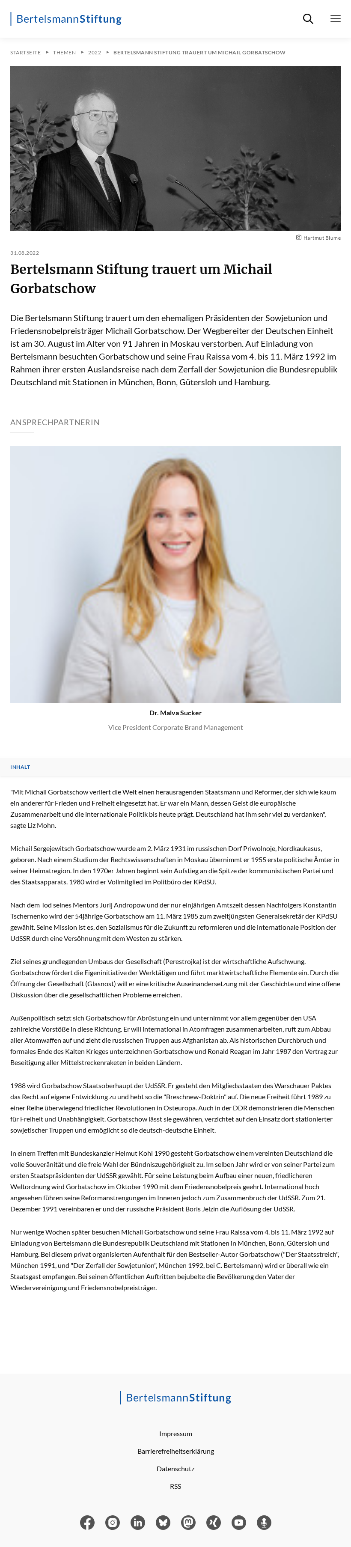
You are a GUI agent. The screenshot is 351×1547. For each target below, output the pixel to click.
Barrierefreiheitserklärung (175, 1451)
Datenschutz (175, 1468)
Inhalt (20, 767)
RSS (175, 1486)
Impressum (175, 1433)
